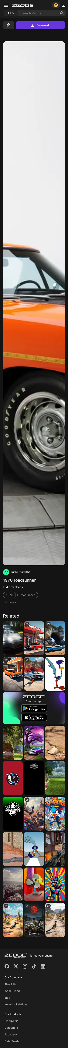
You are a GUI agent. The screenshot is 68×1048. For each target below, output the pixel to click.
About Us (10, 984)
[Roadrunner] (13, 638)
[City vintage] (13, 885)
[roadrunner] (55, 674)
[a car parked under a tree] (34, 743)
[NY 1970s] (55, 849)
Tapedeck (11, 1034)
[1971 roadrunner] (34, 638)
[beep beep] (13, 743)
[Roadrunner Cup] (34, 778)
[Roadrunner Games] (55, 814)
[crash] (55, 778)
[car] (55, 638)
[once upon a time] (13, 674)
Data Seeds (12, 1041)
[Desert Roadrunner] (55, 743)
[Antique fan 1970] (34, 885)
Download (42, 25)
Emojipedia (12, 1020)
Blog (7, 997)
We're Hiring (12, 990)
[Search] (61, 13)
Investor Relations (16, 1004)
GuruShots (11, 1027)
